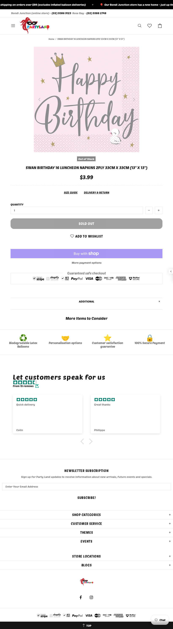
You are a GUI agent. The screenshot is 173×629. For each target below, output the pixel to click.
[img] (88, 382)
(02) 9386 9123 (61, 13)
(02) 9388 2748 (96, 13)
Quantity (17, 204)
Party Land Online (34, 25)
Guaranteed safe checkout (86, 273)
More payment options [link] (86, 262)
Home (51, 39)
